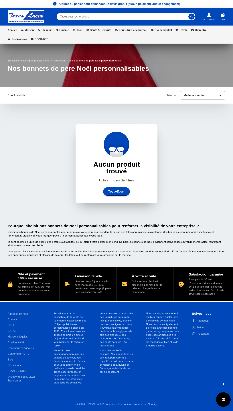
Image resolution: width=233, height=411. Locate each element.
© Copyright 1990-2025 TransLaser (21, 378)
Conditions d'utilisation (21, 348)
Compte (209, 16)
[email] (223, 399)
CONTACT (41, 39)
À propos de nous (18, 313)
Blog (10, 359)
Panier (222, 16)
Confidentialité (16, 342)
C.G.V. (12, 330)
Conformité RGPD (18, 353)
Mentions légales (18, 336)
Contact (12, 319)
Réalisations (19, 39)
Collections (60, 60)
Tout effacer (116, 191)
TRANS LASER (95, 404)
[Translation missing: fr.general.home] (26, 17)
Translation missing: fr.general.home (29, 60)
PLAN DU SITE (17, 370)
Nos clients (14, 365)
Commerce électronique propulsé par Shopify (130, 404)
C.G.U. (12, 325)
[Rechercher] (191, 16)
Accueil (12, 30)
